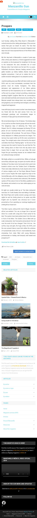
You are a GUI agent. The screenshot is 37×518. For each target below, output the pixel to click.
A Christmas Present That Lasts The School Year (32, 264)
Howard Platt (15, 351)
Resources (6, 425)
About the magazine (9, 429)
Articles (5, 417)
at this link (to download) (18, 366)
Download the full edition (8, 242)
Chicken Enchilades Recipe (7, 264)
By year (5, 392)
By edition (6, 396)
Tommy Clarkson (19, 300)
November (6, 259)
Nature (18, 29)
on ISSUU (22, 453)
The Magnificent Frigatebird (10, 348)
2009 (4, 29)
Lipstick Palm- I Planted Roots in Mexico (14, 297)
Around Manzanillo (9, 421)
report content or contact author (24, 251)
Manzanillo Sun (18, 6)
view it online (21, 242)
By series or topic (8, 388)
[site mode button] (30, 17)
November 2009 (27, 29)
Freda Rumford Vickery (22, 323)
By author (6, 384)
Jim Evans (11, 29)
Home (5, 408)
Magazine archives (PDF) (10, 412)
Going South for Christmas (10, 320)
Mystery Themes (28, 511)
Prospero (14, 259)
